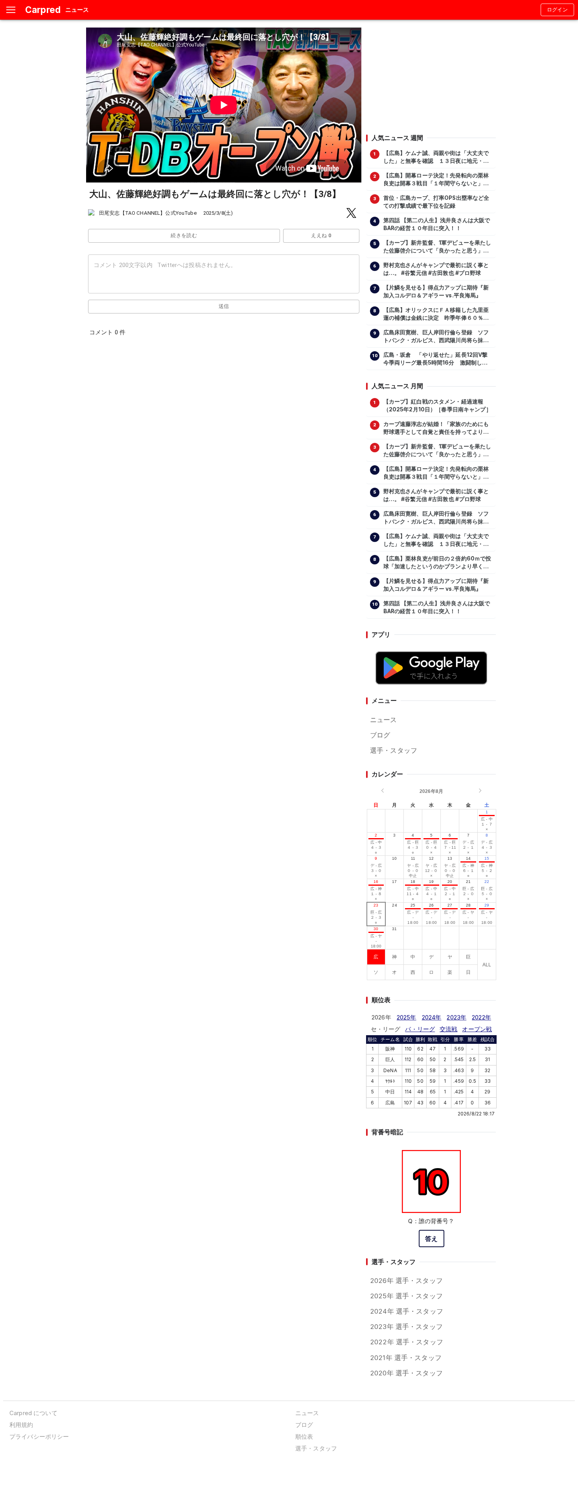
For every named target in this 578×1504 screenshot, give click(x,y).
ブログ (380, 735)
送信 (224, 306)
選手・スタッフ (393, 750)
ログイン (557, 10)
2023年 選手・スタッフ (406, 1327)
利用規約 (21, 1424)
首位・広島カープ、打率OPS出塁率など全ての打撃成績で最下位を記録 (436, 202)
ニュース (383, 720)
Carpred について (33, 1413)
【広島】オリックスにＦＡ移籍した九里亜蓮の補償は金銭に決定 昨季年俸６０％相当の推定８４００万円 (436, 314)
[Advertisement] (431, 77)
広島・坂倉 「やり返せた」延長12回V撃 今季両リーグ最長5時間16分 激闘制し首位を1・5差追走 (437, 359)
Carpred (43, 9)
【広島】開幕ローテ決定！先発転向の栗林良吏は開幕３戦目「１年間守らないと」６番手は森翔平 (436, 179)
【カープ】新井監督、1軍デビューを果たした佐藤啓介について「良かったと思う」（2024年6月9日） (437, 247)
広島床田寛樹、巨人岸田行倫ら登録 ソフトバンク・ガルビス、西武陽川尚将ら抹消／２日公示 (436, 336)
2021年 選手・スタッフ (406, 1358)
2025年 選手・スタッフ (406, 1296)
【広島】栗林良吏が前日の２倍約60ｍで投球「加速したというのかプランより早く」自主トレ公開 (437, 562)
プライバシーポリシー (39, 1436)
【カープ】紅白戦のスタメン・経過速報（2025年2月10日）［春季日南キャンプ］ (437, 405)
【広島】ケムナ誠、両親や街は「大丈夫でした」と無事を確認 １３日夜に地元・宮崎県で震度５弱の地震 (436, 157)
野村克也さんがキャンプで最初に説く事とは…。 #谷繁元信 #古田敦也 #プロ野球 (436, 269)
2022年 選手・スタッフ (406, 1342)
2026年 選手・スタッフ (406, 1281)
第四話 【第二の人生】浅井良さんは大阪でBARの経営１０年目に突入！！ (436, 224)
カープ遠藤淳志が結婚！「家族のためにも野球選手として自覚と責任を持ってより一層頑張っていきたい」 (436, 428)
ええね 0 (321, 235)
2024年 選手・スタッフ (406, 1311)
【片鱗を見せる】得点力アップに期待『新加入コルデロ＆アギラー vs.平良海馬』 (436, 291)
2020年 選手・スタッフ (406, 1373)
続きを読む (184, 235)
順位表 (304, 1436)
